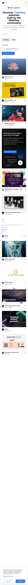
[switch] (4, 49)
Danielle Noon (8, 284)
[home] (3, 3)
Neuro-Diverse (9, 77)
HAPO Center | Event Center (12, 305)
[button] (8, 148)
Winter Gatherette (10, 259)
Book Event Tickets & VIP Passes (12, 352)
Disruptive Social (9, 101)
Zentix (6, 237)
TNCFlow (7, 354)
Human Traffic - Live (10, 100)
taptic (6, 329)
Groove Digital (8, 214)
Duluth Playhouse (10, 123)
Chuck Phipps (8, 260)
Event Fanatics (9, 282)
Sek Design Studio (9, 125)
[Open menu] (25, 2)
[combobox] (7, 45)
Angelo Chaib (8, 307)
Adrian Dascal (8, 190)
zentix (6, 235)
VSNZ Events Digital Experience (13, 212)
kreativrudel (8, 330)
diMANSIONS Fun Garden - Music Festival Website (14, 189)
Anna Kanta (7, 78)
